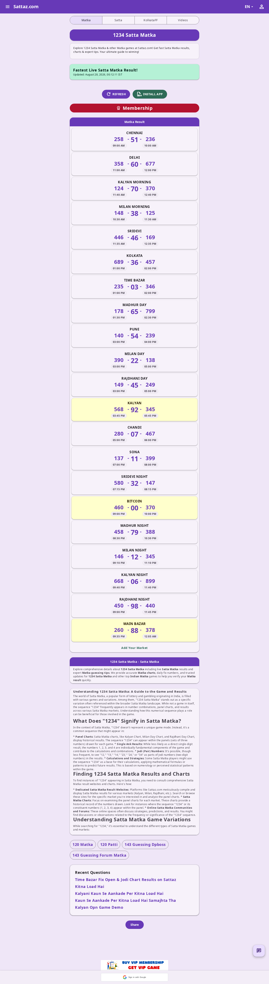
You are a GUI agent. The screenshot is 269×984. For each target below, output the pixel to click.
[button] (134, 977)
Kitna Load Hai (89, 886)
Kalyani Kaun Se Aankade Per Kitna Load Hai (119, 893)
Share (135, 925)
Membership (134, 108)
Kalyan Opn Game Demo (99, 907)
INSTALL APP (150, 94)
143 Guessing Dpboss (145, 844)
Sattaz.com (26, 6)
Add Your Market (134, 648)
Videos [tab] (183, 20)
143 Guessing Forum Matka (99, 855)
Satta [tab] (118, 20)
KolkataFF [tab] (151, 20)
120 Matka (83, 844)
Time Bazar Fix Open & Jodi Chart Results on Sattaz (125, 879)
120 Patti (109, 844)
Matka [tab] (86, 20)
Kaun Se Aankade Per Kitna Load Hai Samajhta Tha (125, 900)
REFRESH (116, 94)
